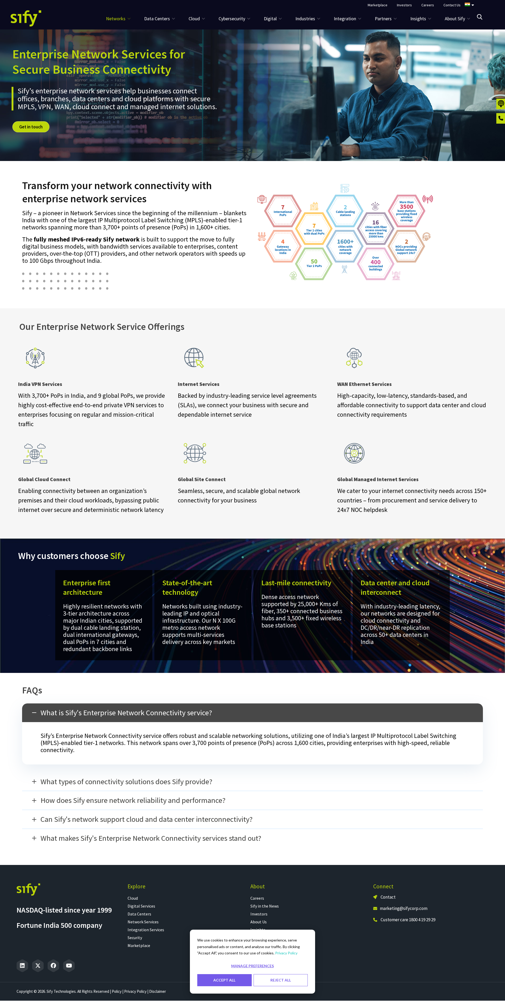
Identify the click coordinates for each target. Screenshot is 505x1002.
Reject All (280, 980)
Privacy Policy (286, 953)
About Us (258, 921)
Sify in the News (264, 906)
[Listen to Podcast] (500, 104)
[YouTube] (69, 965)
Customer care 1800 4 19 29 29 (408, 920)
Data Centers (139, 914)
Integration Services (146, 929)
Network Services (143, 921)
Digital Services (141, 906)
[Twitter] (38, 965)
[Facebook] (53, 965)
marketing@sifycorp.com (403, 908)
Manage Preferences (252, 966)
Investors (258, 914)
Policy (117, 991)
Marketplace (139, 945)
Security (135, 937)
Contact (388, 897)
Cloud (133, 898)
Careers (257, 898)
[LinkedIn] (22, 965)
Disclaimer (157, 991)
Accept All (224, 980)
